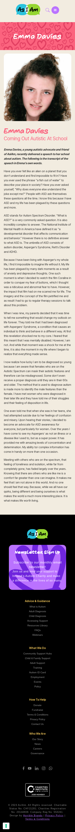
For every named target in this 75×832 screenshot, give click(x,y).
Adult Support (37, 663)
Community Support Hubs (37, 653)
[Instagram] (43, 768)
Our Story (37, 739)
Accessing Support (37, 620)
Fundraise (37, 709)
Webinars (37, 634)
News (38, 744)
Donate (37, 705)
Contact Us (37, 724)
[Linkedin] (36, 768)
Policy (37, 686)
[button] (55, 10)
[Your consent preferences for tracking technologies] (6, 826)
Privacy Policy (37, 719)
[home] (30, 9)
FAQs (38, 630)
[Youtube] (29, 768)
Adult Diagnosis (37, 611)
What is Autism (37, 606)
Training (37, 667)
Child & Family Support (37, 658)
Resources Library (37, 625)
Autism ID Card (37, 672)
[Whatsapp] (50, 768)
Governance (37, 753)
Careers (37, 748)
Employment (37, 677)
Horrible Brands (33, 815)
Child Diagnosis (37, 616)
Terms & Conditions (37, 714)
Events (37, 681)
